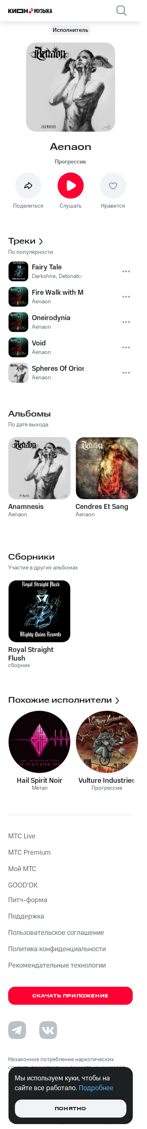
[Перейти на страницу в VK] (48, 1030)
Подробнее (96, 1088)
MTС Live (22, 836)
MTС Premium (29, 853)
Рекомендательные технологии (57, 965)
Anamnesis (26, 507)
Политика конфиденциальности (57, 949)
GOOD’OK (23, 885)
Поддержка (26, 916)
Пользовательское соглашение (56, 933)
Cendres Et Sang (102, 507)
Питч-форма (27, 900)
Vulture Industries (106, 781)
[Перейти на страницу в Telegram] (17, 1030)
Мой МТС (22, 869)
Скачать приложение (70, 995)
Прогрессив (70, 162)
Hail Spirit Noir (39, 781)
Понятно (70, 1108)
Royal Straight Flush (30, 654)
